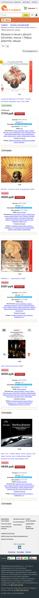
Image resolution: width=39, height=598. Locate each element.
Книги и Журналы (7, 539)
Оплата (34, 2)
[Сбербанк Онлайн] (11, 558)
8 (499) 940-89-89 (16, 585)
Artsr (21, 301)
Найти (26, 15)
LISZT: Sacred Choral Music (10, 366)
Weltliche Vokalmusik (15, 140)
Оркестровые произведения (21, 229)
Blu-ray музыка (18, 522)
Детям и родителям (29, 527)
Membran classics (21, 482)
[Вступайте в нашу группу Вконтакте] (19, 547)
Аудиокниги (30, 524)
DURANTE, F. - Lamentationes (11, 278)
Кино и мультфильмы (31, 520)
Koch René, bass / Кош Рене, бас (22, 489)
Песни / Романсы (19, 142)
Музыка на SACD (19, 519)
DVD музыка (17, 525)
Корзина (33, 8)
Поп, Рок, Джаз (6, 524)
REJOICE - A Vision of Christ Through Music (15, 189)
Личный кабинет (36, 15)
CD (8, 46)
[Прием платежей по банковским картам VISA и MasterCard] (22, 558)
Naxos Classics (21, 212)
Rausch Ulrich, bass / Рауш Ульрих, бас (19, 395)
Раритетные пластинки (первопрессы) (14, 536)
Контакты (17, 2)
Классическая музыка (6, 527)
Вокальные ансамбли (28, 140)
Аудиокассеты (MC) (8, 533)
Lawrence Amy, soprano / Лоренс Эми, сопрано (21, 136)
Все (3, 46)
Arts (21, 128)
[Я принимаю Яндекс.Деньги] (33, 558)
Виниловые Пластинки (5, 520)
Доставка (26, 2)
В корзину (19, 114)
